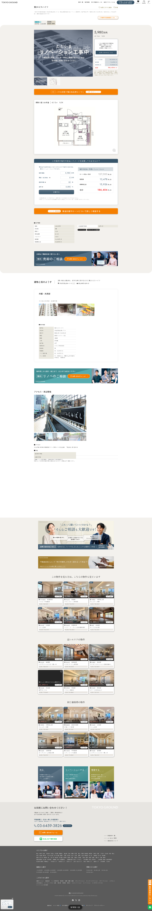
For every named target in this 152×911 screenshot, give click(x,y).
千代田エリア (54, 861)
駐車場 (61, 881)
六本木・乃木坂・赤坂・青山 (107, 853)
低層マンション (40, 881)
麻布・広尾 (96, 853)
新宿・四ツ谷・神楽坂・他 (42, 857)
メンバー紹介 (56, 905)
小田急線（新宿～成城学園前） (105, 859)
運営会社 (49, 905)
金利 (40, 187)
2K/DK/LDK (97, 870)
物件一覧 (80, 2)
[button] (90, 51)
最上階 (59, 883)
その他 (108, 861)
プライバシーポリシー (99, 905)
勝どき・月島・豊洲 (100, 857)
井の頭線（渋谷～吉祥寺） (90, 859)
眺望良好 (47, 881)
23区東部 (103, 861)
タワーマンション (104, 881)
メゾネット (112, 881)
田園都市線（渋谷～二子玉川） (74, 859)
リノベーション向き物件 (42, 885)
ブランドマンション (80, 881)
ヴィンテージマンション (92, 881)
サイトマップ (89, 905)
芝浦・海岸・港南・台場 (88, 857)
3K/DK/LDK (105, 870)
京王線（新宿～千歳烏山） (42, 861)
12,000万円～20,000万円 (42, 872)
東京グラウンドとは (109, 2)
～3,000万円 (39, 870)
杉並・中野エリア (88, 861)
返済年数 (41, 182)
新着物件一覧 (111, 835)
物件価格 (41, 173)
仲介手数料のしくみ (96, 2)
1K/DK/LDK (89, 870)
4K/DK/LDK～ (90, 872)
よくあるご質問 (112, 838)
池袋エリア (96, 861)
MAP (73, 283)
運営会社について (113, 841)
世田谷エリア (62, 861)
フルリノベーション (77, 883)
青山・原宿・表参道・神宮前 (85, 853)
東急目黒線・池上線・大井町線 (43, 859)
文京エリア (69, 861)
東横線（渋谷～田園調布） (59, 859)
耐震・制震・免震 (69, 881)
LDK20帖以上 (39, 883)
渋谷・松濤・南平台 (41, 855)
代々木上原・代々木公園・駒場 (55, 855)
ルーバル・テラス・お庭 (50, 883)
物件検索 (87, 2)
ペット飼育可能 (55, 881)
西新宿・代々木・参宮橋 (99, 855)
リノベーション (87, 883)
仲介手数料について (67, 905)
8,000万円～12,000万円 (76, 870)
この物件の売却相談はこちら (107, 17)
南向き (68, 883)
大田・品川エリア (78, 861)
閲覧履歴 (144, 3)
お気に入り (138, 3)
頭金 (44, 177)
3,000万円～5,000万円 (49, 870)
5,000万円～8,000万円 (62, 870)
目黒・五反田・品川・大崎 (70, 855)
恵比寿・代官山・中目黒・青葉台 (54, 853)
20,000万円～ (53, 872)
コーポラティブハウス (97, 883)
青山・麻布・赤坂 (40, 853)
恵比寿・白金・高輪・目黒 (70, 853)
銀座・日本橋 (78, 857)
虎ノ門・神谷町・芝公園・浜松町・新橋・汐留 (62, 857)
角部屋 (64, 883)
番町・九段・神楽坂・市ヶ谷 (85, 855)
